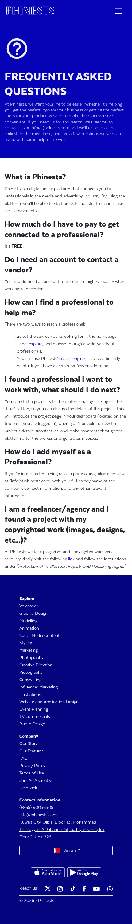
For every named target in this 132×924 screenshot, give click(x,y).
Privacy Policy (32, 765)
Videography (31, 672)
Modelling (28, 620)
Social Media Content (39, 635)
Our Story (28, 743)
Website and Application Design (49, 702)
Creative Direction (35, 665)
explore (35, 343)
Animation (29, 628)
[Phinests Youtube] (96, 889)
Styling (25, 643)
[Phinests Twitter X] (47, 889)
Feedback (28, 788)
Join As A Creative (36, 780)
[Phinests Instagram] (60, 889)
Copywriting (30, 679)
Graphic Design (33, 613)
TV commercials (34, 716)
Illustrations (30, 694)
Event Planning (33, 709)
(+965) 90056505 (36, 807)
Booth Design (32, 724)
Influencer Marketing (38, 687)
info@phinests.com (38, 815)
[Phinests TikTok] (72, 889)
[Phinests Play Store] (84, 872)
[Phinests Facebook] (84, 889)
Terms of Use (31, 773)
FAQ (23, 758)
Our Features (31, 751)
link (71, 559)
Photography (31, 657)
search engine (72, 358)
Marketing (28, 650)
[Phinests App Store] (48, 872)
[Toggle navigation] (118, 11)
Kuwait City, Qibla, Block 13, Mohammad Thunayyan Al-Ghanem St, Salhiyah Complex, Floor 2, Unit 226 (62, 830)
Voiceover (28, 606)
